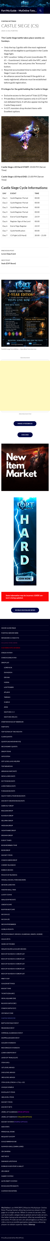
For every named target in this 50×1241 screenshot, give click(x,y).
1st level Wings (7, 1067)
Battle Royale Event (10, 1023)
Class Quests (6, 737)
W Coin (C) (5, 914)
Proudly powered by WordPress (12, 1238)
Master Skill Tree (8, 890)
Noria (6, 682)
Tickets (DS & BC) (8, 993)
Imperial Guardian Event (12, 1033)
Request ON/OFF (8, 1137)
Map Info (5, 727)
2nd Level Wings (8, 1072)
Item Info (5, 1063)
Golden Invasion (8, 1043)
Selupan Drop (7, 821)
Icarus (7, 702)
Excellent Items (8, 1092)
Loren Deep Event (8, 252)
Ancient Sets (6, 1107)
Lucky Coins (6, 895)
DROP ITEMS (6, 751)
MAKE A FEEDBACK (25, 424)
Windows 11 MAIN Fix (10, 638)
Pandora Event (7, 1028)
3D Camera (5, 1151)
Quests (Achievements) (11, 742)
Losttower (9, 687)
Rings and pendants (9, 1186)
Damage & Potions (9, 1161)
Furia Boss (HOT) (8, 791)
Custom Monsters (9, 1191)
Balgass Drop (7, 811)
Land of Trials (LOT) (9, 1058)
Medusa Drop (7, 825)
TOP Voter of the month (11, 732)
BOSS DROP (5, 850)
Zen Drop (5, 1171)
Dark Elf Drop (7, 806)
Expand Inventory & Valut (12, 1166)
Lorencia (8, 667)
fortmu (14, 31)
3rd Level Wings (8, 1077)
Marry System (7, 1176)
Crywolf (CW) (7, 1013)
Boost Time (6, 988)
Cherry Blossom (8, 865)
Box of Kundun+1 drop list (13, 954)
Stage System (6, 653)
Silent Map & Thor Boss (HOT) (13, 796)
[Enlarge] (45, 283)
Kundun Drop (7, 816)
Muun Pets (5, 939)
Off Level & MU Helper (10, 761)
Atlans (7, 692)
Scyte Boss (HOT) (8, 781)
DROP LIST (5, 663)
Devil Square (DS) (8, 998)
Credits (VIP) (6, 904)
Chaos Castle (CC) (8, 1008)
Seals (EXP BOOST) (8, 900)
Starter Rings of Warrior (12, 722)
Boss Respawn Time (9, 845)
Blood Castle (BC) (8, 1003)
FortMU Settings (8, 21)
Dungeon (8, 672)
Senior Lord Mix (8, 885)
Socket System (14, 1122)
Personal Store (8, 1132)
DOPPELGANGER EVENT (10, 1038)
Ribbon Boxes (7, 870)
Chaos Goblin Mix (9, 658)
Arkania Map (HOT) (9, 771)
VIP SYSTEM (5, 756)
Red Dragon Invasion (10, 1048)
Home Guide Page (8, 628)
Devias (7, 677)
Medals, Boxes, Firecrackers (13, 880)
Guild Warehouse (9, 1142)
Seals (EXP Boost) (8, 262)
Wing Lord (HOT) (8, 776)
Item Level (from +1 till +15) (13, 1082)
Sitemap (31, 1224)
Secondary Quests (9, 746)
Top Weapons (7, 766)
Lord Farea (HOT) (8, 786)
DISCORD (25, 435)
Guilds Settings (8, 983)
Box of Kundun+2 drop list (13, 959)
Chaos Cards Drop (9, 860)
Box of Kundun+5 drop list (13, 974)
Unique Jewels (7, 1087)
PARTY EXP (5, 979)
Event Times (6, 840)
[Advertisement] (25, 386)
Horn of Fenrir (8, 944)
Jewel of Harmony (16, 1117)
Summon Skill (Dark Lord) (12, 1146)
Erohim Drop (7, 835)
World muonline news (25, 610)
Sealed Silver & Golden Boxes (13, 949)
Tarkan (7, 697)
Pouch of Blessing (9, 875)
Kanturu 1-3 (9, 712)
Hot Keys (5, 1156)
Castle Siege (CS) (8, 1018)
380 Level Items (7, 1097)
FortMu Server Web (9, 633)
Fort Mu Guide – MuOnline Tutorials (19, 10)
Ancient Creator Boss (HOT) (13, 801)
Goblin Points (7, 929)
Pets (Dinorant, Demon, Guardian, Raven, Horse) (22, 934)
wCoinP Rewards (8, 924)
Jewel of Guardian (15, 1112)
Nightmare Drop (8, 830)
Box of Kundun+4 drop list (13, 969)
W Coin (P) (5, 919)
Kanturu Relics (10, 717)
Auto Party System (9, 1181)
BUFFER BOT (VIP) (8, 909)
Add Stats (5, 1127)
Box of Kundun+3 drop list (13, 964)
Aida (6, 707)
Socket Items (6, 855)
